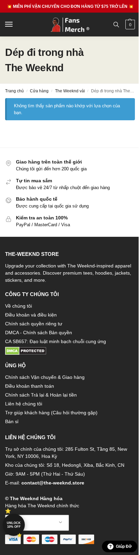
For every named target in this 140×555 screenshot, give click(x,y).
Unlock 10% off (14, 524)
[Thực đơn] (15, 24)
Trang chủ (14, 91)
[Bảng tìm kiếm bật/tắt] (116, 24)
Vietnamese (37, 523)
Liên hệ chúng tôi (23, 403)
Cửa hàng (39, 91)
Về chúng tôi (18, 306)
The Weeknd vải (70, 91)
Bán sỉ (11, 421)
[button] (129, 24)
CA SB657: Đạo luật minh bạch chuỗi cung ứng (55, 341)
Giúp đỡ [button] (124, 546)
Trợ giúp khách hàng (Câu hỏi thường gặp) (51, 412)
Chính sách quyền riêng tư (33, 323)
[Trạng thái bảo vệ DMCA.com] (70, 351)
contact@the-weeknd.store (52, 482)
